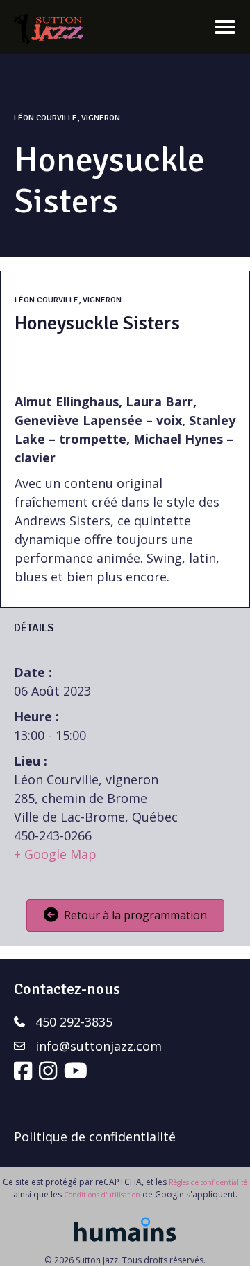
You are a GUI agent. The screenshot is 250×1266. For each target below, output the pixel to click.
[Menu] (225, 27)
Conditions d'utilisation (102, 1195)
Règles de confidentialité (208, 1182)
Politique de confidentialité (95, 1136)
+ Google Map (55, 854)
